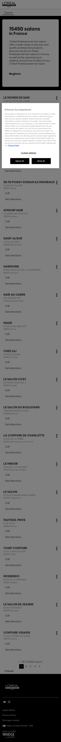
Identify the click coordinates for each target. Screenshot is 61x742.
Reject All (20, 161)
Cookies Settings (28, 153)
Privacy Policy (13, 145)
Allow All (41, 161)
